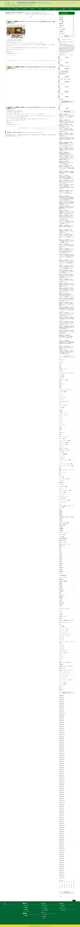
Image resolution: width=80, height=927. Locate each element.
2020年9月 (61, 829)
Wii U (60, 624)
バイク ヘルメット (63, 681)
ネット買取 (61, 21)
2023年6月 (61, 765)
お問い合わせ (73, 2)
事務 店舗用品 (62, 524)
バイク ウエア (62, 678)
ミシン (60, 504)
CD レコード (62, 359)
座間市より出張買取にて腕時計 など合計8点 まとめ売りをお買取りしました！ (66, 319)
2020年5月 (61, 837)
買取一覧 (61, 15)
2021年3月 (61, 817)
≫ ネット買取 (26, 911)
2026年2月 (61, 707)
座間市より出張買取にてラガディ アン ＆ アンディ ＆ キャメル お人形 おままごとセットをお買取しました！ (31, 22)
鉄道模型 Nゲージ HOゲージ (66, 666)
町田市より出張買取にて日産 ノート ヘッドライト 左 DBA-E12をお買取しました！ (66, 130)
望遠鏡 (60, 411)
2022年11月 (61, 779)
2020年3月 (61, 841)
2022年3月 (61, 794)
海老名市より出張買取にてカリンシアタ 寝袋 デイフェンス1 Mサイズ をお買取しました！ (66, 241)
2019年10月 (61, 850)
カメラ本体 (61, 407)
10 (59, 884)
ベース (60, 612)
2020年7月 (61, 833)
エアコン (61, 573)
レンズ (60, 409)
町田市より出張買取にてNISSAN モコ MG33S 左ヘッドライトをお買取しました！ (66, 332)
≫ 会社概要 (62, 905)
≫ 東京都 (43, 918)
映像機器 (61, 597)
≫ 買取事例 (25, 915)
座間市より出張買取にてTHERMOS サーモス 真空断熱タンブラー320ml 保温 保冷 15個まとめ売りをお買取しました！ (66, 198)
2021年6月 (61, 812)
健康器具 (61, 579)
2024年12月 (61, 732)
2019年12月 (61, 847)
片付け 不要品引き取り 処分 (66, 620)
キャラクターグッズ (63, 496)
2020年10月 (61, 827)
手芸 (60, 509)
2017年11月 (61, 878)
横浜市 (60, 561)
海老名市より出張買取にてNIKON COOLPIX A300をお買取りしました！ (66, 139)
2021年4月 (61, 816)
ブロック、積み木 (63, 652)
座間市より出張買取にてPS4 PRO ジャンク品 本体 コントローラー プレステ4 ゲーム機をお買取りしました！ (66, 167)
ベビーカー (61, 480)
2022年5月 (61, 790)
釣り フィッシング (63, 436)
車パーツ (61, 687)
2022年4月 (61, 792)
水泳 (60, 426)
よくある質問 (66, 2)
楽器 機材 (61, 602)
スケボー (61, 423)
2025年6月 (61, 722)
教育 (60, 593)
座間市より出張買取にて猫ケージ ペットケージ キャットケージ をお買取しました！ (66, 280)
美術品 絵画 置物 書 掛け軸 (66, 517)
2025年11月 (61, 713)
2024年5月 (61, 744)
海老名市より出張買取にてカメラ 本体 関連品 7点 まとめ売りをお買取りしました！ (66, 208)
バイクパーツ (62, 685)
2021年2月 (61, 819)
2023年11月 (61, 755)
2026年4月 (61, 703)
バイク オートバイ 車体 (65, 680)
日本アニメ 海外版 (63, 380)
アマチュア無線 (62, 492)
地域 (41, 60)
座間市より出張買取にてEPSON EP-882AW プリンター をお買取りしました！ (66, 173)
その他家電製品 (62, 575)
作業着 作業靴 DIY (63, 538)
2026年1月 (61, 709)
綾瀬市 (60, 569)
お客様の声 (40, 8)
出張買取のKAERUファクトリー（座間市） (66, 54)
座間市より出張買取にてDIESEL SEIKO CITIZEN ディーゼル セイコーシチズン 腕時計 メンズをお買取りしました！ (66, 290)
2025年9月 (61, 717)
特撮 (60, 386)
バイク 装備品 (62, 683)
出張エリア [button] (55, 8)
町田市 (60, 565)
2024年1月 (61, 751)
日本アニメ (61, 378)
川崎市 (60, 556)
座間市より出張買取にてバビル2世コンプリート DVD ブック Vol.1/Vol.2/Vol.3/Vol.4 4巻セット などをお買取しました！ (66, 250)
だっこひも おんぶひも (64, 478)
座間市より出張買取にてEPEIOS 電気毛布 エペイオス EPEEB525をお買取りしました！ (66, 203)
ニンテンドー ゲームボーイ (65, 634)
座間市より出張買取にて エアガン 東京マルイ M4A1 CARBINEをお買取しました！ (66, 149)
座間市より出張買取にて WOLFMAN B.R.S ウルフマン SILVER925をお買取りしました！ (66, 154)
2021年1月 (61, 821)
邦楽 (60, 367)
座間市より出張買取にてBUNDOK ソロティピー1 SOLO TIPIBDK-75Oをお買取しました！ (66, 212)
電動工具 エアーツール (64, 544)
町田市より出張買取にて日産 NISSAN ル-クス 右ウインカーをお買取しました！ (66, 231)
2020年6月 (61, 835)
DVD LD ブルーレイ (63, 369)
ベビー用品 (61, 476)
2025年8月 (61, 718)
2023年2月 (61, 773)
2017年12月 (61, 876)
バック (60, 462)
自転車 (60, 428)
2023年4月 (61, 769)
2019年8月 (61, 854)
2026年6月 (61, 699)
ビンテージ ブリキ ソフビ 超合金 (27, 60)
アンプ (60, 393)
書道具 (60, 511)
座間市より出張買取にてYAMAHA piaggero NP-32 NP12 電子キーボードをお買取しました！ (66, 327)
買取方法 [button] (16, 8)
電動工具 (61, 689)
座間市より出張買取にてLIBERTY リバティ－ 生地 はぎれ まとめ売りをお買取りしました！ (66, 121)
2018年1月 (61, 874)
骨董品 (61, 519)
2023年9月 (61, 759)
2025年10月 (61, 715)
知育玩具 (61, 664)
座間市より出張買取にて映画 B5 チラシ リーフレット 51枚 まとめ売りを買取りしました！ (66, 299)
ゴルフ (60, 417)
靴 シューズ (62, 473)
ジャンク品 (61, 452)
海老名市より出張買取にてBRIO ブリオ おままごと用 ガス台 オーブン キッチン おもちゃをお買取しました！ (31, 67)
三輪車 (60, 521)
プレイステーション (63, 650)
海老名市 (39, 127)
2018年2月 (61, 872)
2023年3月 (61, 771)
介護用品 (61, 530)
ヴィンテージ (62, 494)
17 (59, 886)
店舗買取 (61, 19)
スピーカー (61, 395)
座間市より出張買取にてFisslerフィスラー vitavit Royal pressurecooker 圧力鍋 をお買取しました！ (66, 186)
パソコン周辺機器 (63, 454)
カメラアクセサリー (63, 405)
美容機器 (61, 591)
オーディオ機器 (62, 391)
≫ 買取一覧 (25, 905)
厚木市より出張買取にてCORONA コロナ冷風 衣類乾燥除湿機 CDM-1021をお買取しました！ (66, 342)
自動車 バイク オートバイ (65, 670)
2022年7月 (61, 786)
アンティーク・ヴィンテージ (65, 389)
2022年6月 (61, 788)
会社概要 (63, 8)
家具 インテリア (63, 542)
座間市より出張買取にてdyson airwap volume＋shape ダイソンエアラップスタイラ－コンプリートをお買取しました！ (66, 217)
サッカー (61, 419)
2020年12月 (61, 823)
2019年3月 (61, 864)
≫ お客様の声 (44, 905)
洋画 (60, 382)
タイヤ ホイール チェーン (65, 674)
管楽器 (60, 618)
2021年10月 (61, 804)
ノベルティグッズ (63, 502)
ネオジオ (61, 639)
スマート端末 (62, 438)
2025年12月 (61, 711)
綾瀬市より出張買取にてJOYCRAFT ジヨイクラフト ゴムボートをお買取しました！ (66, 163)
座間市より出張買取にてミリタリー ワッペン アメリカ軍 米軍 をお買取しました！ (66, 246)
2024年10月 (61, 736)
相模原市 (61, 567)
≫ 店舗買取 (25, 909)
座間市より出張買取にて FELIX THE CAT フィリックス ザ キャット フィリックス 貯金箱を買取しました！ (66, 262)
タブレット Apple (63, 444)
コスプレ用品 (62, 498)
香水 (60, 474)
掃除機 (60, 585)
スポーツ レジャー (63, 413)
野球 (60, 434)
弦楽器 (60, 614)
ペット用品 (61, 536)
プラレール (61, 648)
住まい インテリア (63, 532)
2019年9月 (61, 852)
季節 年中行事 (62, 540)
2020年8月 (61, 831)
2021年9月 (61, 806)
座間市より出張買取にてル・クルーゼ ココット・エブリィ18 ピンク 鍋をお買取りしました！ (66, 314)
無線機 (60, 513)
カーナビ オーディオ (64, 672)
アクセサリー (62, 458)
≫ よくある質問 (45, 910)
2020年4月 (61, 839)
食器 (60, 548)
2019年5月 (61, 860)
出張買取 (61, 17)
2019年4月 (61, 862)
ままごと (36, 60)
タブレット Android (64, 442)
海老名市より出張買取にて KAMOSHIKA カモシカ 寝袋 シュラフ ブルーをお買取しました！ (66, 337)
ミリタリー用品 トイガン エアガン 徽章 (66, 506)
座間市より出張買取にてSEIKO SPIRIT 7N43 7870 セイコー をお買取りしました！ (66, 285)
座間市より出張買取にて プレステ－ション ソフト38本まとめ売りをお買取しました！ (66, 222)
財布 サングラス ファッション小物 (66, 470)
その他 (60, 363)
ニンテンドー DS (63, 632)
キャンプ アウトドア (64, 415)
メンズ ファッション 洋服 (65, 464)
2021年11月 (61, 802)
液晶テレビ (61, 589)
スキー (60, 421)
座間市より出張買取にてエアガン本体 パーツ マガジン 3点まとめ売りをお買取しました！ (66, 182)
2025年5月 (61, 724)
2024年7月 (61, 742)
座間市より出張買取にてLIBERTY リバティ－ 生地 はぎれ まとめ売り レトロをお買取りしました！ (66, 116)
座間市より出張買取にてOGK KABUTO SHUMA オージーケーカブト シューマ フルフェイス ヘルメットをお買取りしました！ (66, 144)
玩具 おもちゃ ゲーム (49, 60)
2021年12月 (61, 800)
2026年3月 (61, 705)
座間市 (43, 60)
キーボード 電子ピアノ (64, 608)
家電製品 (61, 571)
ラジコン (61, 658)
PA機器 (60, 604)
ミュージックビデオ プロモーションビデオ (66, 373)
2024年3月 (61, 748)
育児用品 (61, 482)
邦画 (60, 387)
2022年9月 (61, 783)
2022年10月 (61, 781)
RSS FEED (60, 896)
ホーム (9, 8)
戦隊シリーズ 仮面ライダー (65, 662)
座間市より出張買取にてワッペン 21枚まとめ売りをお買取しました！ (66, 227)
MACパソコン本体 (63, 448)
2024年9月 (61, 738)
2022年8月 (61, 784)
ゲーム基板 (61, 626)
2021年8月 (61, 808)
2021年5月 (61, 814)
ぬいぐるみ (61, 637)
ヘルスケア (61, 484)
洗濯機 (60, 587)
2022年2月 (61, 796)
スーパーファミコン (63, 628)
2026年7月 (61, 697)
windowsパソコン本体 (64, 450)
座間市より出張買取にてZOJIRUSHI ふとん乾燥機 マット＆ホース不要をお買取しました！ (66, 177)
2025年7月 (61, 720)
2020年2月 (61, 843)
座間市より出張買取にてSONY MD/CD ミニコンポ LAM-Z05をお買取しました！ (66, 304)
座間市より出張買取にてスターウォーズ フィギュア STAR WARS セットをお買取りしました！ (66, 236)
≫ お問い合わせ (63, 910)
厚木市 (60, 552)
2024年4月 (61, 746)
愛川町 (60, 560)
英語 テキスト (62, 595)
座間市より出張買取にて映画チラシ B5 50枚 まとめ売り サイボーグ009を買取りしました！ (66, 352)
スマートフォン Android (65, 440)
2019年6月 (61, 858)
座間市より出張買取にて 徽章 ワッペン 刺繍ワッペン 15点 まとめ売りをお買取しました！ (66, 272)
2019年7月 (61, 856)
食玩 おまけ (62, 668)
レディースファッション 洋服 (66, 465)
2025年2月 (61, 728)
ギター (60, 610)
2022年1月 (61, 798)
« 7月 (66, 890)
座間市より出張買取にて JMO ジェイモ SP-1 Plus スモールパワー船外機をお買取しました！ (66, 158)
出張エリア (61, 27)
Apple (60, 599)
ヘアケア (61, 488)
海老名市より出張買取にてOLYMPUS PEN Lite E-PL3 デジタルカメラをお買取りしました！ (66, 295)
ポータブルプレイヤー (64, 401)
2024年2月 (61, 750)
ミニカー (61, 656)
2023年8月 (61, 761)
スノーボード (62, 425)
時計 (60, 467)
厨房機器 (61, 528)
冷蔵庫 (60, 583)
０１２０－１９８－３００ (11, 55)
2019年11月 (61, 848)
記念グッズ (61, 432)
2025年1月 (61, 730)
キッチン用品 (62, 534)
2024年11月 (61, 734)
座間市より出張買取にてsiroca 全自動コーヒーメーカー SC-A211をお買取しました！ (66, 135)
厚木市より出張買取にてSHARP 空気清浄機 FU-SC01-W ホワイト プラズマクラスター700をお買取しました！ (66, 309)
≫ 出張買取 (25, 907)
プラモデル (61, 646)
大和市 (60, 554)
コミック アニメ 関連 (64, 500)
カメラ (60, 403)
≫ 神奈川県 (44, 916)
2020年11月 (61, 825)
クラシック (61, 361)
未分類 (60, 601)
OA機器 (61, 526)
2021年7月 (61, 810)
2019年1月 (61, 868)
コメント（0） (53, 127)
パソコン (61, 446)
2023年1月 (61, 775)
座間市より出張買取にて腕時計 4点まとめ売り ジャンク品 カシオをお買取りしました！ (66, 276)
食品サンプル (62, 546)
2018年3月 (61, 870)
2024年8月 (61, 740)
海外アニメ (61, 384)
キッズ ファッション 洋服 (65, 460)
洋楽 (60, 365)
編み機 (60, 515)
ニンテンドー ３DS (64, 630)
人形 (39, 60)
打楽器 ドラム (62, 616)
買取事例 (32, 8)
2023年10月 (61, 757)
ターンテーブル (62, 397)
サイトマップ (60, 2)
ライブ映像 (61, 376)
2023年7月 (61, 763)
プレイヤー (61, 399)
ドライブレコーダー (63, 676)
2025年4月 (61, 726)
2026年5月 (61, 701)
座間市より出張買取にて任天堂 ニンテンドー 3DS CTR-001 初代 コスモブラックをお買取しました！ (66, 256)
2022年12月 (61, 777)
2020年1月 (61, 845)
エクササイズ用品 (63, 486)
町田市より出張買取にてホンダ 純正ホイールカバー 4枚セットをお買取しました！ (66, 348)
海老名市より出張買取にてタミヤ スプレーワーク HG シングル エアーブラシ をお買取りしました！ (66, 192)
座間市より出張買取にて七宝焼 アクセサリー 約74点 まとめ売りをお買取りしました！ (66, 323)
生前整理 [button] (24, 8)
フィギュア (61, 645)
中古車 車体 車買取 (64, 523)
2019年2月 (61, 866)
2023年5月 (61, 767)
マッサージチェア (63, 577)
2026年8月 (61, 695)
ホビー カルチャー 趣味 (65, 490)
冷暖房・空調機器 (63, 581)
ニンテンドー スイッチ (64, 636)
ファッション (62, 456)
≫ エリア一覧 (44, 914)
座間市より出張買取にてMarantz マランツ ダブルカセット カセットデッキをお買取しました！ (66, 267)
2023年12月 (61, 753)
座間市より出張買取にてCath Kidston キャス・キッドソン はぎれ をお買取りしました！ (66, 126)
